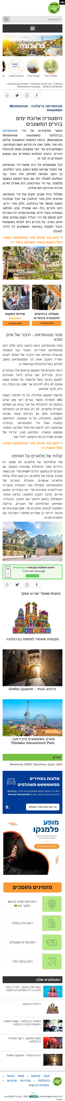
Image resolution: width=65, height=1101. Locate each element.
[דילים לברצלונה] (52, 1008)
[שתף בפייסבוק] (37, 95)
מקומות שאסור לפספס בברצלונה (32, 639)
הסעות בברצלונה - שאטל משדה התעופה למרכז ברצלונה (22, 1023)
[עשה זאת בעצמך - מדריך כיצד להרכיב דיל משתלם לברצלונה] (52, 991)
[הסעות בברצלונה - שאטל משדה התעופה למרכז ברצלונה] (52, 1025)
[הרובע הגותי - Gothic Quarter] (32, 667)
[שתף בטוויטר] (17, 95)
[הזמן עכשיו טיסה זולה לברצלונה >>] (32, 961)
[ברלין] (32, 45)
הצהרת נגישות (39, 1085)
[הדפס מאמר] (7, 95)
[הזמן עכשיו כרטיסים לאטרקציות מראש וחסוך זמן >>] (32, 904)
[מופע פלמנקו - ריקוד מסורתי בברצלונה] (52, 1042)
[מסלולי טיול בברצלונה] (50, 68)
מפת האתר (15, 1076)
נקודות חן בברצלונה (18, 83)
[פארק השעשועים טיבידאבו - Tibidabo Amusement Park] (32, 717)
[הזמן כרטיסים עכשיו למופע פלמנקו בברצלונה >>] (32, 846)
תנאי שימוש (40, 1076)
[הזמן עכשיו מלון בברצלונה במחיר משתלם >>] (32, 792)
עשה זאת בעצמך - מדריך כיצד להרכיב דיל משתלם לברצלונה (23, 989)
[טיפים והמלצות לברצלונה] (15, 68)
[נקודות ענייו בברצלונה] (32, 68)
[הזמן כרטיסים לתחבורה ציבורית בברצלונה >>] (46, 305)
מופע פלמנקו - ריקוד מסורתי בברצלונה (24, 1040)
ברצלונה (58, 83)
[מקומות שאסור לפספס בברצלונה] (32, 618)
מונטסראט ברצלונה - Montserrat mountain (40, 86)
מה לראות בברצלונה (41, 83)
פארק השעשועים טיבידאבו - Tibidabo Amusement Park (32, 741)
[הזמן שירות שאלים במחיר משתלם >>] (32, 942)
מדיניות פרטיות (18, 1080)
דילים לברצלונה (32, 1004)
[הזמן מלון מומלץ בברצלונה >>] (32, 923)
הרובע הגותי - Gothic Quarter (32, 689)
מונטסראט (10, 130)
